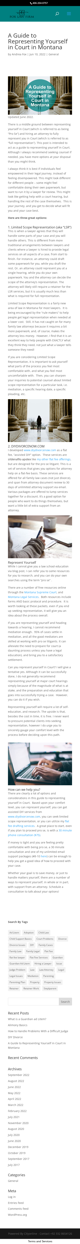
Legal (61, 969)
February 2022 (17, 1111)
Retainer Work (31, 988)
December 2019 (18, 1147)
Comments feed (18, 1209)
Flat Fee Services (39, 957)
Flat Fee (48, 951)
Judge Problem (17, 969)
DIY (32, 945)
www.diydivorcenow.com (40, 450)
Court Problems (45, 938)
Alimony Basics (17, 1025)
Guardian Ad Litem (20, 963)
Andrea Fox (19, 54)
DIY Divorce (15, 1037)
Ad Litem (14, 932)
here (44, 856)
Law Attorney (46, 969)
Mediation (33, 976)
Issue (59, 963)
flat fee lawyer (17, 957)
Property (34, 982)
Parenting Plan (17, 982)
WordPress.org (17, 1215)
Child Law (43, 932)
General (54, 54)
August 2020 (16, 1129)
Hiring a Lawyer (43, 963)
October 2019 (16, 1153)
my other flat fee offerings (53, 459)
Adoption (29, 932)
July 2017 (14, 1165)
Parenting (48, 976)
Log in (12, 1197)
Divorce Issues (17, 945)
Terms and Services (40, 1241)
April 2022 (14, 1099)
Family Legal (33, 951)
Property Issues (52, 982)
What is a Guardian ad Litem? (27, 1019)
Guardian (58, 957)
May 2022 (14, 1093)
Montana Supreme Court (40, 592)
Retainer (14, 988)
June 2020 (14, 1141)
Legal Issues (16, 976)
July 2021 (14, 1117)
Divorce (62, 938)
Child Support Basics (21, 938)
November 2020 (18, 1123)
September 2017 (18, 1159)
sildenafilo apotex (19, 459)
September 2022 (18, 1075)
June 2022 (14, 1087)
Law (32, 969)
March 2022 (15, 1105)
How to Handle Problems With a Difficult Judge (38, 1031)
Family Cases (46, 945)
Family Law (15, 951)
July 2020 (14, 1135)
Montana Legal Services (23, 597)
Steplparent (50, 988)
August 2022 (16, 1081)
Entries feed (16, 1203)
